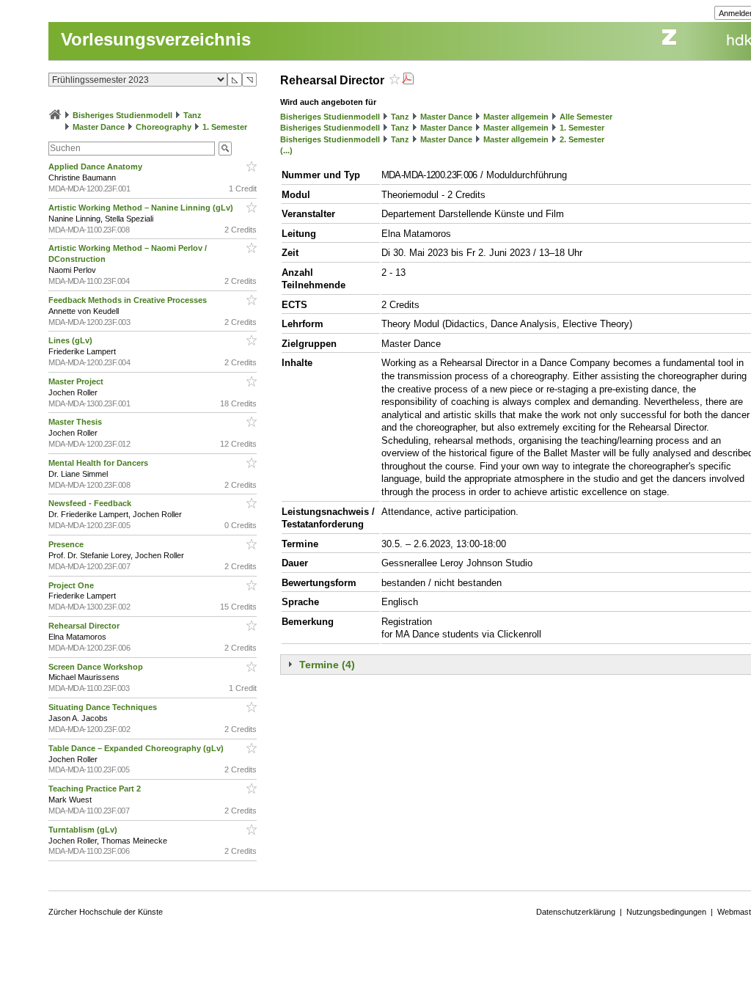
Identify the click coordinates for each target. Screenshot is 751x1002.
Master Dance (99, 126)
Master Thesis (76, 421)
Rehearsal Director (85, 625)
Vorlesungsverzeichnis (156, 39)
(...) (286, 150)
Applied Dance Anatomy (96, 166)
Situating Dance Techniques (103, 707)
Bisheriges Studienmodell (122, 115)
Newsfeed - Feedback (90, 503)
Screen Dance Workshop (96, 666)
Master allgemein (516, 116)
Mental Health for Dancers (99, 462)
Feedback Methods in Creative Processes (128, 300)
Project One (72, 585)
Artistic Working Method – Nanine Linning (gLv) (141, 207)
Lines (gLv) (71, 340)
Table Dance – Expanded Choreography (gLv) (137, 748)
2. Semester (582, 139)
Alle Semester (586, 116)
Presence (67, 544)
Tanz (192, 115)
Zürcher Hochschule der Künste (105, 911)
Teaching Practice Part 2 (95, 788)
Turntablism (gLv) (84, 829)
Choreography (163, 126)
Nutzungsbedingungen (666, 911)
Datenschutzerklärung (575, 911)
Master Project (77, 381)
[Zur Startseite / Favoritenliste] (55, 115)
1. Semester (224, 126)
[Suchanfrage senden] (225, 149)
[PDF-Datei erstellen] (408, 80)
